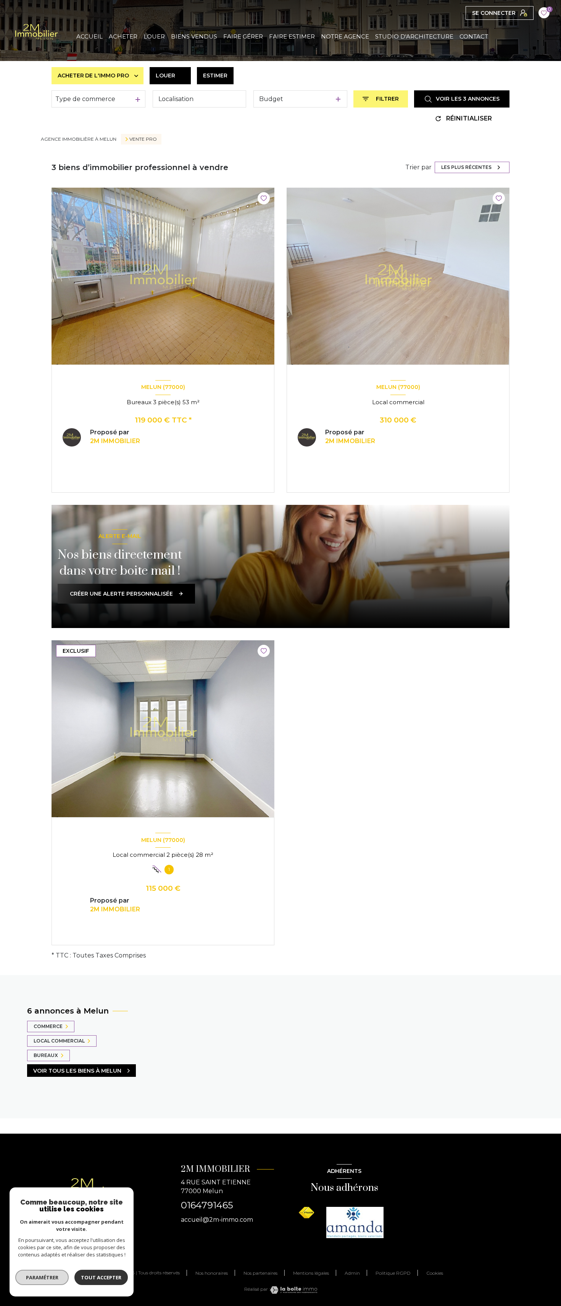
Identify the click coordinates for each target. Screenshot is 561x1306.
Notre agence (345, 36)
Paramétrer (42, 1277)
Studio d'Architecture (414, 36)
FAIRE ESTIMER (292, 36)
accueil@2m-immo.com (217, 1219)
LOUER (154, 36)
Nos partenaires (260, 1273)
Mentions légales (311, 1273)
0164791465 (207, 1205)
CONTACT (473, 36)
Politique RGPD (393, 1273)
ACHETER (123, 36)
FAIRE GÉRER (243, 36)
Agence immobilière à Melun (78, 139)
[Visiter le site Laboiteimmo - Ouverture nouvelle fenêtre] (293, 1290)
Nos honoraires (211, 1273)
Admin (352, 1273)
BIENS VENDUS (194, 36)
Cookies (434, 1273)
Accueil (89, 36)
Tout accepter (101, 1277)
